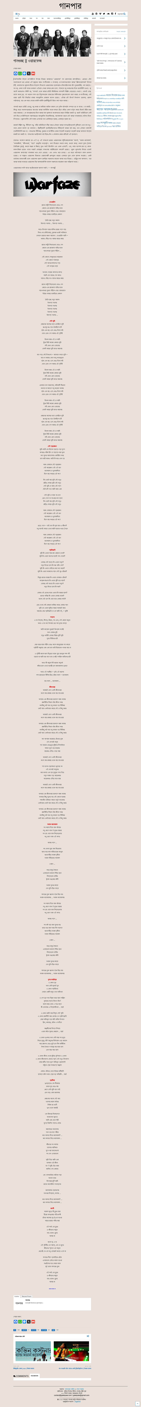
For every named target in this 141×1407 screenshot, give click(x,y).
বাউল (102, 116)
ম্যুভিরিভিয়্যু (77, 18)
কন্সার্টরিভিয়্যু (67, 18)
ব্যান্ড (113, 116)
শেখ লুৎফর (121, 119)
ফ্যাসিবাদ (104, 113)
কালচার (118, 102)
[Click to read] (33, 1351)
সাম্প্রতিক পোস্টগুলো (102, 31)
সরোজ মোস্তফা (116, 123)
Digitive (78, 1402)
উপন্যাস (105, 98)
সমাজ (110, 123)
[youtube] (93, 14)
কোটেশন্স (99, 105)
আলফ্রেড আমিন (69, 1389)
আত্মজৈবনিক (103, 95)
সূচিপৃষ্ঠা (24, 18)
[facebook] (115, 14)
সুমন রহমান (109, 126)
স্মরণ (113, 126)
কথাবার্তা (94, 18)
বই (108, 113)
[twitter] (104, 14)
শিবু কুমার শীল (115, 119)
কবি (123, 98)
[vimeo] (100, 14)
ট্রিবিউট (114, 109)
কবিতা (99, 102)
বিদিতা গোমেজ (107, 116)
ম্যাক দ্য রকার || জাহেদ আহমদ (65, 1358)
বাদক (48, 18)
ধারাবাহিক (99, 113)
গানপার (27, 1300)
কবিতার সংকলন (112, 102)
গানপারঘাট (102, 18)
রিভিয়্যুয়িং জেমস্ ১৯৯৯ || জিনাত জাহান (23, 1368)
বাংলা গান (116, 113)
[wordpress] (96, 14)
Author (17, 1296)
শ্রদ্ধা (98, 123)
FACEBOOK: (35, 1376)
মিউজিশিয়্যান (100, 119)
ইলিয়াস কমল (121, 95)
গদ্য (42, 18)
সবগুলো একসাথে (120, 31)
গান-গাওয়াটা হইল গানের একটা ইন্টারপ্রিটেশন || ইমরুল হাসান (75, 1368)
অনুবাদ (98, 95)
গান (37, 18)
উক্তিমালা (100, 98)
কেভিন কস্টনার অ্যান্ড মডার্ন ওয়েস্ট (27, 1358)
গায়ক (31, 18)
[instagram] (112, 14)
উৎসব (108, 98)
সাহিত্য (99, 126)
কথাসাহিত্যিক (118, 98)
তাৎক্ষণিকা (119, 110)
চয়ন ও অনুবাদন (115, 105)
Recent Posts (26, 1296)
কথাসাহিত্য (112, 98)
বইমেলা (111, 113)
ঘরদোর (16, 18)
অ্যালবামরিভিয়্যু (57, 18)
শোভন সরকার (80, 1389)
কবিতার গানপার (105, 102)
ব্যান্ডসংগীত (118, 116)
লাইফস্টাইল (107, 118)
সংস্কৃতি (104, 122)
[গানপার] (70, 9)
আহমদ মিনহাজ (111, 95)
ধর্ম (122, 110)
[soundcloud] (108, 14)
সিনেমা (104, 126)
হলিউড (118, 126)
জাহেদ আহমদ (104, 109)
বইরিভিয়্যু (86, 18)
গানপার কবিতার (107, 105)
